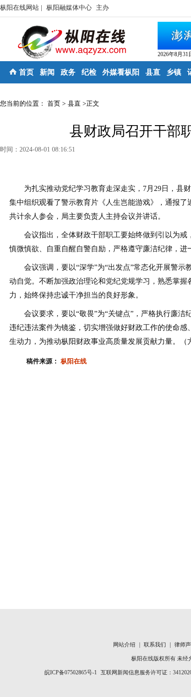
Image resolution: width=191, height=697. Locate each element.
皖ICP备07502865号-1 (71, 672)
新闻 (47, 72)
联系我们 (155, 644)
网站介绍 (125, 644)
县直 (153, 72)
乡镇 (173, 72)
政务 (68, 72)
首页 (26, 72)
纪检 (89, 72)
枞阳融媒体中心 (70, 7)
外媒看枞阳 (121, 72)
